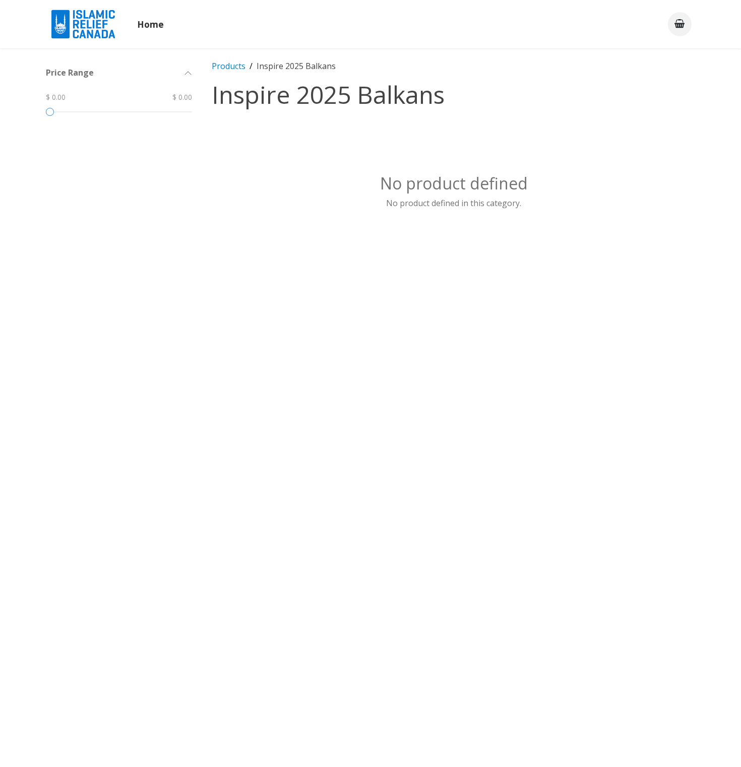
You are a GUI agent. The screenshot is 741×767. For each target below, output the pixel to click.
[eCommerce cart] (680, 24)
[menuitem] (150, 24)
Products (228, 66)
